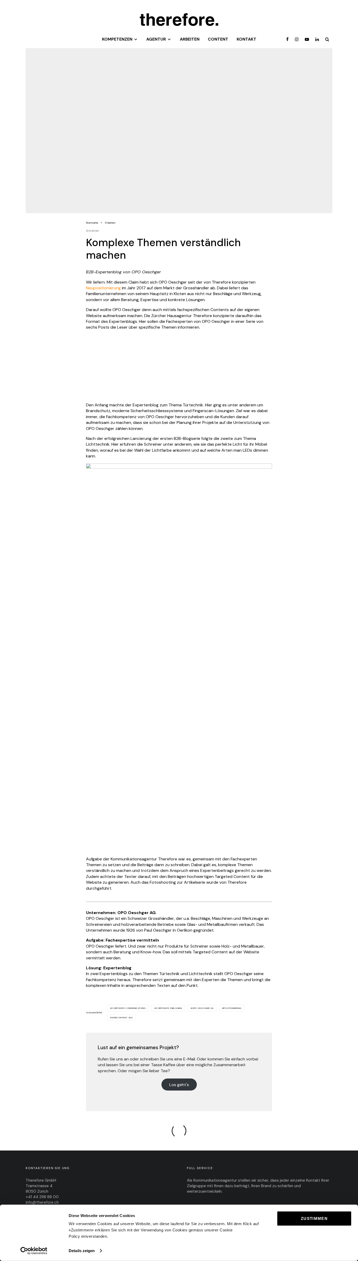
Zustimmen (314, 1218)
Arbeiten (189, 39)
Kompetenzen (117, 39)
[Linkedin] (317, 40)
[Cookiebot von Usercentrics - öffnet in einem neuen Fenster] (34, 1251)
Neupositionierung (103, 288)
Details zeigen (82, 1250)
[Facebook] (287, 40)
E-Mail (189, 1059)
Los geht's (179, 1084)
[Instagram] (297, 40)
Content (218, 39)
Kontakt (246, 39)
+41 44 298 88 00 (42, 1196)
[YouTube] (307, 40)
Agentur (156, 39)
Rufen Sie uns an (113, 1059)
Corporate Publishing (169, 1008)
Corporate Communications (129, 1008)
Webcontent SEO (122, 1017)
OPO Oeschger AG (203, 1008)
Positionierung (232, 1008)
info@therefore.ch (42, 1202)
